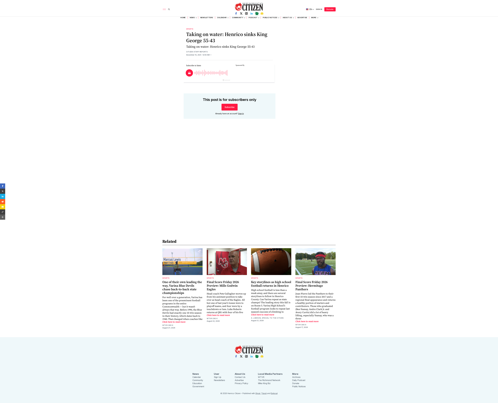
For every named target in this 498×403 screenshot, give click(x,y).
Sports (189, 29)
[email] (262, 13)
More (313, 18)
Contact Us (240, 377)
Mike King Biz (264, 383)
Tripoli (264, 393)
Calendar (222, 18)
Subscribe (229, 107)
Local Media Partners (270, 374)
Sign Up (217, 377)
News (192, 18)
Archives (296, 377)
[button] (2, 186)
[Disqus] (229, 158)
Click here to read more (173, 322)
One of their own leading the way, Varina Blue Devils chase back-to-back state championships (182, 287)
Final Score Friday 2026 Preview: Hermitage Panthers (311, 285)
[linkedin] (251, 13)
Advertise (302, 18)
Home (183, 18)
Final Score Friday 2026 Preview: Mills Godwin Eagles (223, 285)
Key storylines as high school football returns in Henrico (271, 284)
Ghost (257, 393)
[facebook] (236, 13)
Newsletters (206, 18)
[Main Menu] (164, 9)
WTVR (261, 377)
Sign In (319, 9)
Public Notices (270, 18)
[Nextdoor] (256, 13)
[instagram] (246, 13)
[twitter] (241, 13)
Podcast (253, 18)
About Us (287, 18)
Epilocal (274, 393)
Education (197, 383)
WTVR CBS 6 (167, 325)
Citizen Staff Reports (197, 52)
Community (237, 18)
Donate (330, 9)
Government (198, 386)
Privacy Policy (241, 383)
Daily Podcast (298, 380)
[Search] (169, 9)
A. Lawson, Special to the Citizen (267, 318)
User (216, 374)
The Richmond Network (269, 380)
